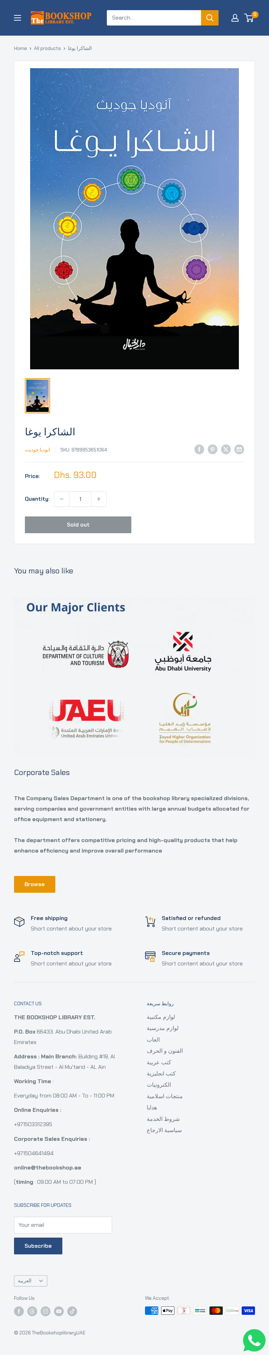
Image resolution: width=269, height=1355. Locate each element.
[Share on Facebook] (199, 449)
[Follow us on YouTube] (59, 1311)
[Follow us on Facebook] (19, 1311)
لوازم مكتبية (161, 1017)
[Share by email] (239, 449)
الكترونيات (159, 1084)
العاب (153, 1039)
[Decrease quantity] (61, 499)
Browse (35, 884)
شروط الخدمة (163, 1119)
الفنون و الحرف (165, 1051)
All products (47, 48)
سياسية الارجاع (164, 1130)
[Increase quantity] (98, 499)
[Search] (210, 18)
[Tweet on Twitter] (226, 449)
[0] (249, 18)
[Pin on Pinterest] (213, 449)
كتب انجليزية (161, 1073)
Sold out (78, 524)
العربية (25, 1281)
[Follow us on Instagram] (45, 1311)
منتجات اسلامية (165, 1096)
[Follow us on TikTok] (72, 1311)
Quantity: (37, 498)
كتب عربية (159, 1062)
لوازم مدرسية (163, 1028)
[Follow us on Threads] (32, 1311)
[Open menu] (17, 18)
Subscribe (38, 1245)
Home (20, 48)
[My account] (235, 18)
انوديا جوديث (37, 450)
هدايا (152, 1107)
